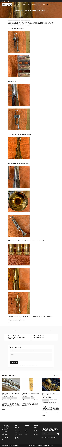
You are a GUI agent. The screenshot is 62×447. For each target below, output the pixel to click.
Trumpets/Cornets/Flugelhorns (25, 20)
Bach (9, 20)
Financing (35, 427)
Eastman (43, 399)
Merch (16, 435)
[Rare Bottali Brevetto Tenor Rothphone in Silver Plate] (11, 384)
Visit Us (26, 434)
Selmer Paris (51, 399)
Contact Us (36, 434)
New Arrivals (17, 427)
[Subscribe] (58, 434)
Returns (35, 430)
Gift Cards (16, 437)
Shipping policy (45, 445)
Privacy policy (35, 445)
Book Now (52, 4)
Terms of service (39, 445)
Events (26, 430)
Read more (3, 409)
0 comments (11, 396)
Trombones (18, 20)
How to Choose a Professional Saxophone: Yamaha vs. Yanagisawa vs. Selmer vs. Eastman (50, 395)
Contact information (50, 445)
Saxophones (47, 399)
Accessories (17, 438)
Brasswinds (13, 20)
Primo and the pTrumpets (38, 337)
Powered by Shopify (16, 445)
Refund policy (30, 445)
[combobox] (55, 1)
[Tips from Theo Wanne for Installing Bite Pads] (31, 384)
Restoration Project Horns (18, 432)
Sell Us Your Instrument (27, 432)
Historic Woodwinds (18, 434)
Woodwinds (55, 399)
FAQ (25, 427)
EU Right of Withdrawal (36, 432)
